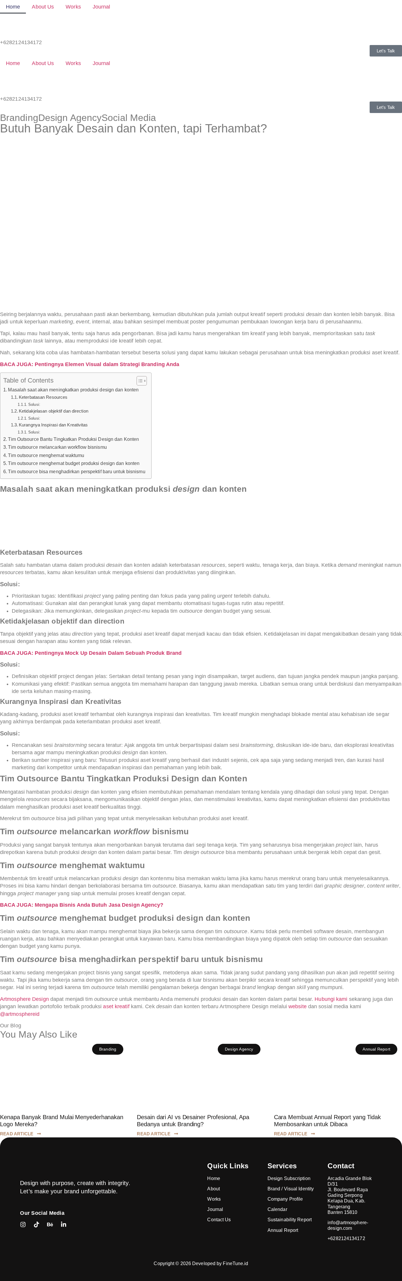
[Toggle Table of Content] (138, 381)
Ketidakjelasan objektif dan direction (53, 411)
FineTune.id (235, 1263)
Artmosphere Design (24, 999)
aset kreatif (116, 1006)
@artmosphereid (19, 1014)
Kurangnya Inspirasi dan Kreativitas (53, 425)
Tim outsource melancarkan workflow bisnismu (57, 447)
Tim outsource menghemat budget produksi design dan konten (73, 463)
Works (73, 7)
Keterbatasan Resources (43, 397)
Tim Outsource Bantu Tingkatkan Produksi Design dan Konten (73, 439)
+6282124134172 (21, 42)
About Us (43, 7)
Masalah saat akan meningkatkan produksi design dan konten (73, 389)
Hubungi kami (331, 999)
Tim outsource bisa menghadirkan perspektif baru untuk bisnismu (76, 471)
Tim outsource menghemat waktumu (46, 455)
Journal (101, 7)
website (297, 1006)
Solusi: (34, 404)
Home (13, 7)
